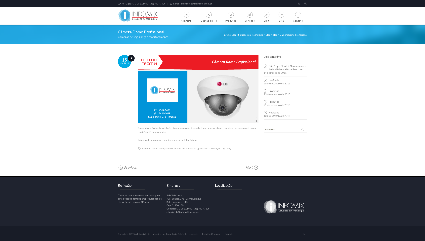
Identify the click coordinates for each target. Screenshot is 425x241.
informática (191, 148)
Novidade (274, 80)
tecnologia (214, 148)
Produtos (274, 90)
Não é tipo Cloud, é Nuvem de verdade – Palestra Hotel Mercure (287, 68)
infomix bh (179, 148)
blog (229, 148)
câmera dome (158, 148)
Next (249, 167)
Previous (130, 167)
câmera (146, 148)
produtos (203, 148)
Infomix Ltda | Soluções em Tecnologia (157, 234)
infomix (169, 148)
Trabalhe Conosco (211, 234)
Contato (228, 234)
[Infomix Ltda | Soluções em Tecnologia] (140, 16)
